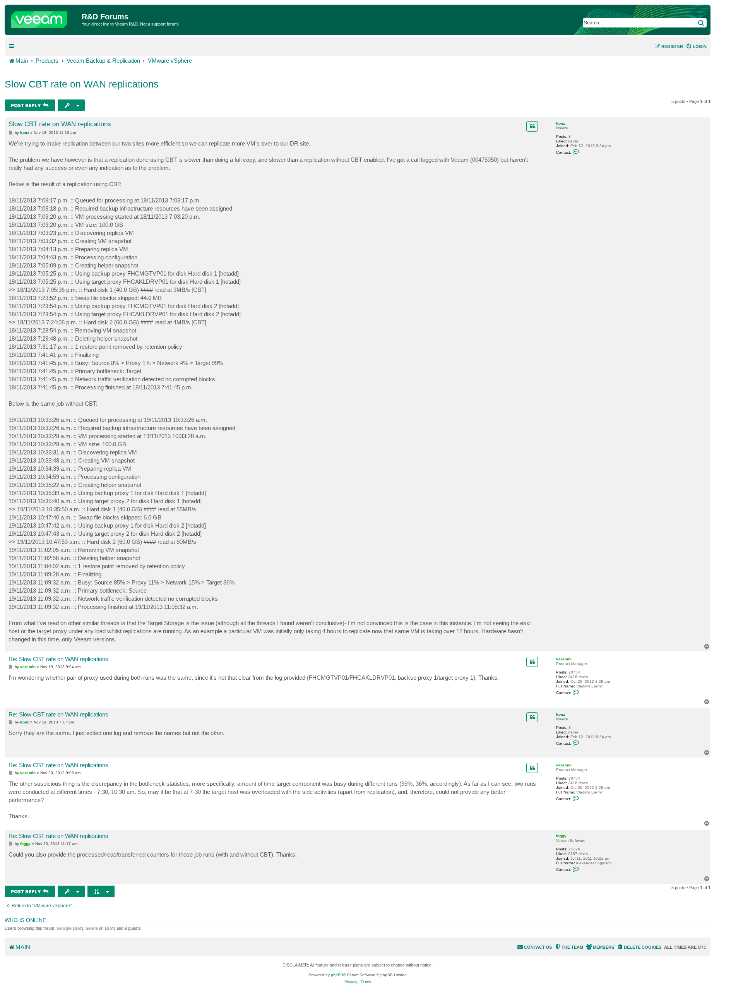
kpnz (560, 123)
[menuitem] (696, 46)
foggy (561, 836)
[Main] (44, 18)
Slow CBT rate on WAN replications (82, 84)
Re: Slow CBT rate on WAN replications (58, 659)
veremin (564, 659)
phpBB (337, 975)
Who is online (25, 920)
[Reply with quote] (532, 126)
